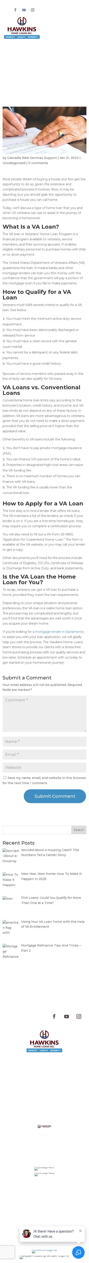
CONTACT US (37, 1068)
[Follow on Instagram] (32, 9)
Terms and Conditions (44, 1209)
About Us (62, 1061)
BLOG (57, 1068)
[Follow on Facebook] (15, 9)
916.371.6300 (51, 1087)
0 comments (38, 163)
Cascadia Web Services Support (32, 158)
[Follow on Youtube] (24, 9)
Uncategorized (14, 163)
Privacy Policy (44, 1203)
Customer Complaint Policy (44, 1215)
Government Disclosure (44, 1221)
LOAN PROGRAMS (33, 1061)
